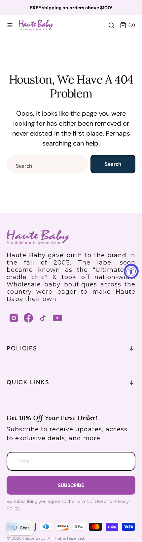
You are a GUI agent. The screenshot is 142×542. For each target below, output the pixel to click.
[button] (10, 25)
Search (113, 164)
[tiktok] (43, 318)
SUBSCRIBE (71, 485)
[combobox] (47, 164)
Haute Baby (34, 538)
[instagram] (14, 318)
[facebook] (28, 318)
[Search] (111, 25)
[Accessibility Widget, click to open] (131, 271)
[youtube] (57, 318)
